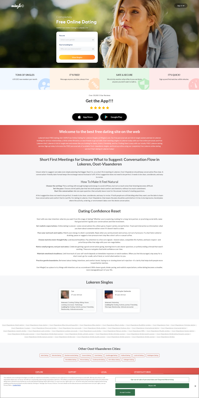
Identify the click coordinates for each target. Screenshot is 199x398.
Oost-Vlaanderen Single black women (49, 334)
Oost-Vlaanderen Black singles (113, 325)
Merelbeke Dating (70, 359)
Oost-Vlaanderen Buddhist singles (138, 325)
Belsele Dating (56, 355)
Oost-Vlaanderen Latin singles (39, 331)
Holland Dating (125, 355)
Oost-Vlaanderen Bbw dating (90, 325)
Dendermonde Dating (71, 355)
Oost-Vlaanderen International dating (145, 328)
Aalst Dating (44, 355)
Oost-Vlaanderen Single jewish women (141, 334)
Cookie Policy (17, 385)
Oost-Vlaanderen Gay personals (70, 328)
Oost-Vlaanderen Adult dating (13, 325)
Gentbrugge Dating (111, 355)
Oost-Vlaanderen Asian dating (37, 325)
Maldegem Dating (152, 355)
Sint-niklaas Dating (114, 359)
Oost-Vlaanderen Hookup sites (119, 328)
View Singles (77, 57)
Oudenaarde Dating (99, 359)
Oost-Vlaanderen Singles (166, 337)
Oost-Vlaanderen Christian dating (183, 325)
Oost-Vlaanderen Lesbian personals (65, 331)
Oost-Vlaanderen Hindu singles (94, 328)
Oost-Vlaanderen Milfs (136, 331)
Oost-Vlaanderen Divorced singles (44, 328)
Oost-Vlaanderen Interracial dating (173, 328)
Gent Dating (98, 355)
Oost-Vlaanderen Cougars (20, 328)
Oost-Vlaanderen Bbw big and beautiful (63, 325)
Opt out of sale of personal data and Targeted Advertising (152, 380)
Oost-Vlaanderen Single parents (118, 337)
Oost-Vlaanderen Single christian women (110, 334)
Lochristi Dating (138, 355)
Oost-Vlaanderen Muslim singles (158, 331)
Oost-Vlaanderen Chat (161, 325)
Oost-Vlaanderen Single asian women (21, 334)
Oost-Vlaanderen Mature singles (115, 331)
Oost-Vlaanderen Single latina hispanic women (173, 334)
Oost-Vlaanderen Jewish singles (14, 331)
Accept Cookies (125, 392)
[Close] (195, 386)
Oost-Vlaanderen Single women (143, 337)
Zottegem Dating (129, 359)
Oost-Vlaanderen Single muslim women (91, 337)
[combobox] (77, 39)
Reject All (152, 385)
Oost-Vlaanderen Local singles (90, 331)
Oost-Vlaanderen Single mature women (38, 337)
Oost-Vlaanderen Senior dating (183, 331)
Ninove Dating (84, 359)
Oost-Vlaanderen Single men (65, 337)
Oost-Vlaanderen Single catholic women (79, 334)
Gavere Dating (86, 355)
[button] (180, 5)
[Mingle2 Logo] (18, 6)
